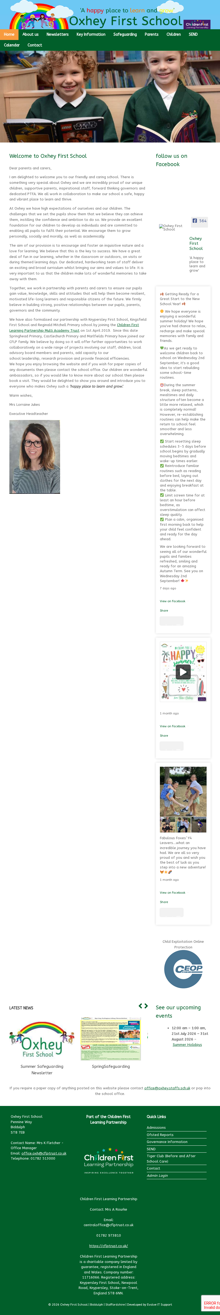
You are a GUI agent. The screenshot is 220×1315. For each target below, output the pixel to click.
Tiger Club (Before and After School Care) (171, 1158)
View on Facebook (173, 601)
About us (31, 34)
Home (9, 34)
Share (164, 610)
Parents (152, 34)
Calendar (12, 45)
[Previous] (139, 1006)
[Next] (145, 1006)
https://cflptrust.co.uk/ (108, 1246)
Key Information (91, 34)
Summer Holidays (187, 1045)
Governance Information (167, 1142)
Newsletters (58, 34)
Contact (35, 45)
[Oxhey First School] (172, 228)
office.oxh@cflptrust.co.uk (43, 1153)
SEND (193, 34)
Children (174, 34)
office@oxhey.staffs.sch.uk (167, 1088)
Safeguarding (125, 34)
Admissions (156, 1128)
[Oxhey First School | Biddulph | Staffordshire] (110, 14)
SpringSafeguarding (111, 1066)
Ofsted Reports (160, 1135)
